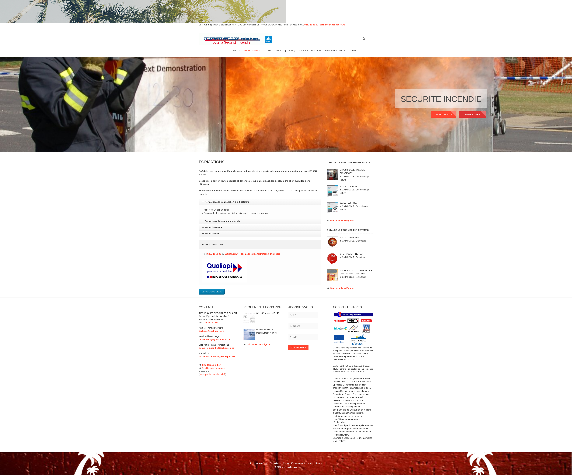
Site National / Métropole (213, 368)
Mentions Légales (289, 467)
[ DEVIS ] (290, 50)
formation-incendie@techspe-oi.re (217, 356)
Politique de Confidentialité (212, 374)
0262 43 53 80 (311, 25)
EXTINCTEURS (453, 99)
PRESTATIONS (252, 50)
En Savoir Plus (444, 114)
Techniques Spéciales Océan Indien (266, 463)
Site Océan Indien (211, 365)
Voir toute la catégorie (342, 220)
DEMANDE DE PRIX (473, 114)
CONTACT (354, 50)
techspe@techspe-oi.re (332, 25)
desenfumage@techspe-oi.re (214, 339)
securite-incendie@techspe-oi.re (216, 348)
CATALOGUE (272, 50)
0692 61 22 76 (231, 254)
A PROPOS (235, 50)
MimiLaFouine (316, 463)
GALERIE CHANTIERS (310, 50)
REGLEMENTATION (335, 50)
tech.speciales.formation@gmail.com (260, 254)
